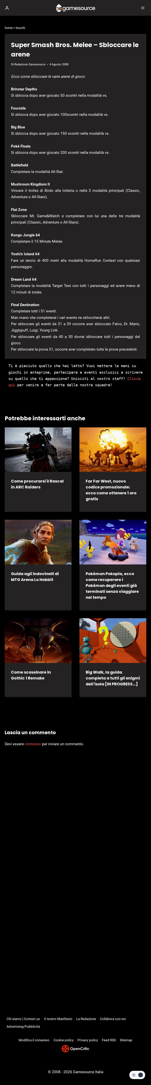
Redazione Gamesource (29, 64)
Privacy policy (87, 1040)
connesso (33, 744)
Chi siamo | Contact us (23, 1019)
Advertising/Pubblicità (23, 1026)
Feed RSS (109, 1040)
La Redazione (86, 1019)
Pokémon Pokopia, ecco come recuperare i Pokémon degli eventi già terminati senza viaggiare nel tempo (112, 585)
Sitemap (126, 1040)
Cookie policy (63, 1040)
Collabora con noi (113, 1019)
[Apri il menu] (142, 8)
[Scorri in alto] (141, 1070)
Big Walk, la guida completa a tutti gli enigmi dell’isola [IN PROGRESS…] (113, 678)
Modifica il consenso (34, 1040)
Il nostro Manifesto (58, 1019)
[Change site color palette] (137, 1075)
